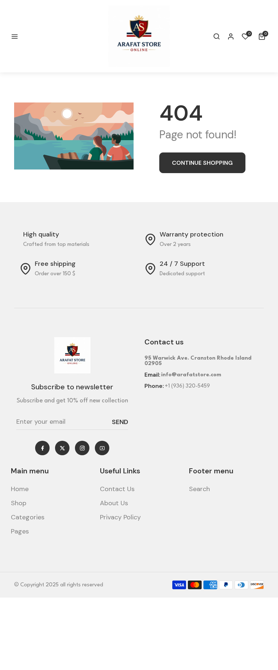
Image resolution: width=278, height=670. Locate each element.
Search (199, 489)
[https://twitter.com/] (62, 448)
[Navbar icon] (14, 36)
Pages (20, 531)
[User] (231, 36)
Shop (18, 503)
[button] (216, 36)
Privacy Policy (120, 517)
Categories (28, 517)
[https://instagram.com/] (82, 448)
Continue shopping (202, 163)
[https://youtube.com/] (102, 448)
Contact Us (117, 489)
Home (20, 489)
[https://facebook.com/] (42, 448)
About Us (114, 503)
